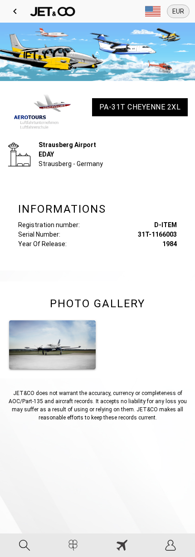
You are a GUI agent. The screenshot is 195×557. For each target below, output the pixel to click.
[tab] (24, 545)
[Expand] (152, 11)
